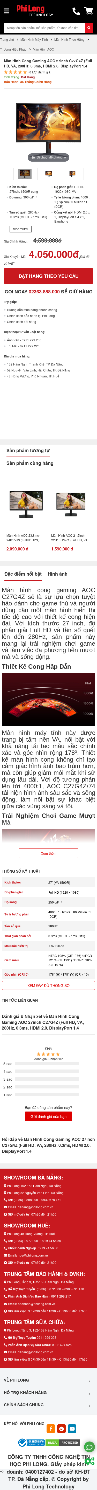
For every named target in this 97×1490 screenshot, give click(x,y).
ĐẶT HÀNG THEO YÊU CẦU (49, 276)
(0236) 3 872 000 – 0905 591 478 (60, 1289)
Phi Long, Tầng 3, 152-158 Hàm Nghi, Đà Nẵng (40, 1282)
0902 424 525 (62, 1344)
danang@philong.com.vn (35, 1207)
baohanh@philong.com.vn (36, 1303)
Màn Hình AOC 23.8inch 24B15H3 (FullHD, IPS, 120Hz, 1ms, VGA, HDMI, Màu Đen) (24, 538)
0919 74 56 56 (48, 1248)
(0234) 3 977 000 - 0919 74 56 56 (37, 1240)
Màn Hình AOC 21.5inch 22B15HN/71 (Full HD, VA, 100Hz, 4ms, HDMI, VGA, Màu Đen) (69, 538)
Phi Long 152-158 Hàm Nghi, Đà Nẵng (34, 1185)
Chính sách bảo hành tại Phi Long (31, 315)
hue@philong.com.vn (33, 1255)
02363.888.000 (44, 291)
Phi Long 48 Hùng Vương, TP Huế (31, 1233)
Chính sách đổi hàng (21, 321)
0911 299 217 (61, 1296)
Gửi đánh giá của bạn (48, 1116)
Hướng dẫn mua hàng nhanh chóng (32, 309)
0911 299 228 (46, 1337)
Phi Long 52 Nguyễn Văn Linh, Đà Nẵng (35, 1192)
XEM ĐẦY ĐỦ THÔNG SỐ (48, 985)
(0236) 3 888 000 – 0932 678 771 (37, 1199)
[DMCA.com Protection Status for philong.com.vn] (63, 1442)
